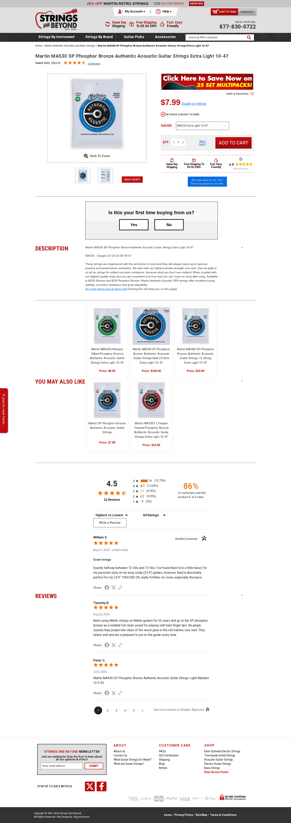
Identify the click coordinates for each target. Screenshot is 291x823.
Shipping (164, 759)
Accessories (165, 37)
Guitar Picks (134, 37)
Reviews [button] (60, 595)
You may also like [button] (60, 381)
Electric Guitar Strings (217, 763)
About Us (119, 751)
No (169, 225)
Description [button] (60, 248)
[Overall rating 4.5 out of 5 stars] (75, 63)
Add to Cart (107, 329)
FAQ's (162, 751)
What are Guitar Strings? (129, 763)
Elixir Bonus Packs (216, 772)
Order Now (196, 3)
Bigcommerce (81, 816)
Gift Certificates (169, 755)
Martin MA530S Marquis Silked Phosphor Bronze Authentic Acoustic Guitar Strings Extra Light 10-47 (107, 355)
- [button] (242, 247)
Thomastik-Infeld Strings (219, 755)
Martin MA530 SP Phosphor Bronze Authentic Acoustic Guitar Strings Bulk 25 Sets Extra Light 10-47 (151, 355)
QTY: (166, 142)
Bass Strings (212, 767)
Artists (163, 767)
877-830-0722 (238, 26)
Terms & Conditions (223, 814)
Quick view (107, 322)
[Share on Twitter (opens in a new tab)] (113, 587)
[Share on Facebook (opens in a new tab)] (107, 588)
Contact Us (120, 755)
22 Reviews (94, 63)
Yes (133, 225)
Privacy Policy (183, 814)
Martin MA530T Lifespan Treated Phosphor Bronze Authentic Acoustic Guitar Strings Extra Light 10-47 (151, 430)
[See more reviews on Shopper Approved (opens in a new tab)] (120, 588)
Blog (162, 763)
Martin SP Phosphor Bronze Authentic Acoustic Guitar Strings (107, 428)
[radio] (151, 481)
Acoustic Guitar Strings (218, 759)
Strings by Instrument (56, 37)
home (167, 814)
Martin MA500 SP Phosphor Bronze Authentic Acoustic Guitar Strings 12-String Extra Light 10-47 (195, 355)
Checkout (247, 11)
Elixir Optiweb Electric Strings (222, 751)
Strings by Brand (99, 37)
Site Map (201, 814)
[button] (132, 11)
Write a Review (110, 523)
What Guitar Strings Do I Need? (132, 759)
